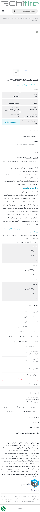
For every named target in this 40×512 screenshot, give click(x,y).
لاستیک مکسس (23, 18)
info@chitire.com (30, 399)
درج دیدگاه (20, 379)
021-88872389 (32, 397)
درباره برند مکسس (30, 188)
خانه (37, 18)
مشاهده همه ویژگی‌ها (11, 122)
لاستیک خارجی (31, 18)
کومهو (16, 466)
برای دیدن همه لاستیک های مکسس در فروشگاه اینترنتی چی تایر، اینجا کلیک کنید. (20, 230)
